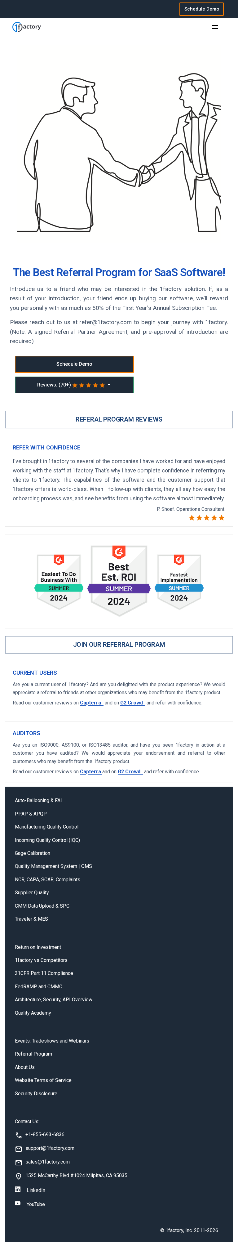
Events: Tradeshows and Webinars (52, 1041)
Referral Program (33, 1054)
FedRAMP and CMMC (38, 987)
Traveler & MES (31, 919)
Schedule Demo (201, 9)
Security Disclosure (36, 1094)
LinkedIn (36, 1190)
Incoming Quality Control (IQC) (47, 840)
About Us (25, 1067)
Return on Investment (38, 947)
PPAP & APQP (31, 814)
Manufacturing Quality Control (46, 827)
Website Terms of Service (43, 1080)
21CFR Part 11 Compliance (44, 973)
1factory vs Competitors (41, 960)
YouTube (36, 1204)
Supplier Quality (32, 893)
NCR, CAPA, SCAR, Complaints (47, 879)
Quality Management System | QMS (53, 866)
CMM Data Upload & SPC (42, 906)
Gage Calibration (32, 853)
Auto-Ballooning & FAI (38, 800)
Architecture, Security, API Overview (53, 1000)
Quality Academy (33, 1013)
